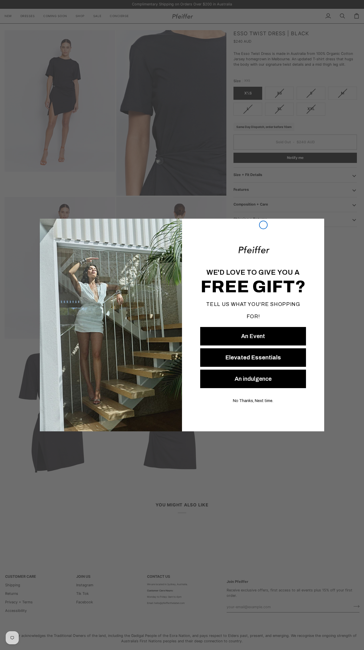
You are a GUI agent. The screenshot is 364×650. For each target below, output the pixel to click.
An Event (253, 336)
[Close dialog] (263, 225)
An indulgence (253, 379)
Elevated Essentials (253, 357)
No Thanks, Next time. (253, 401)
